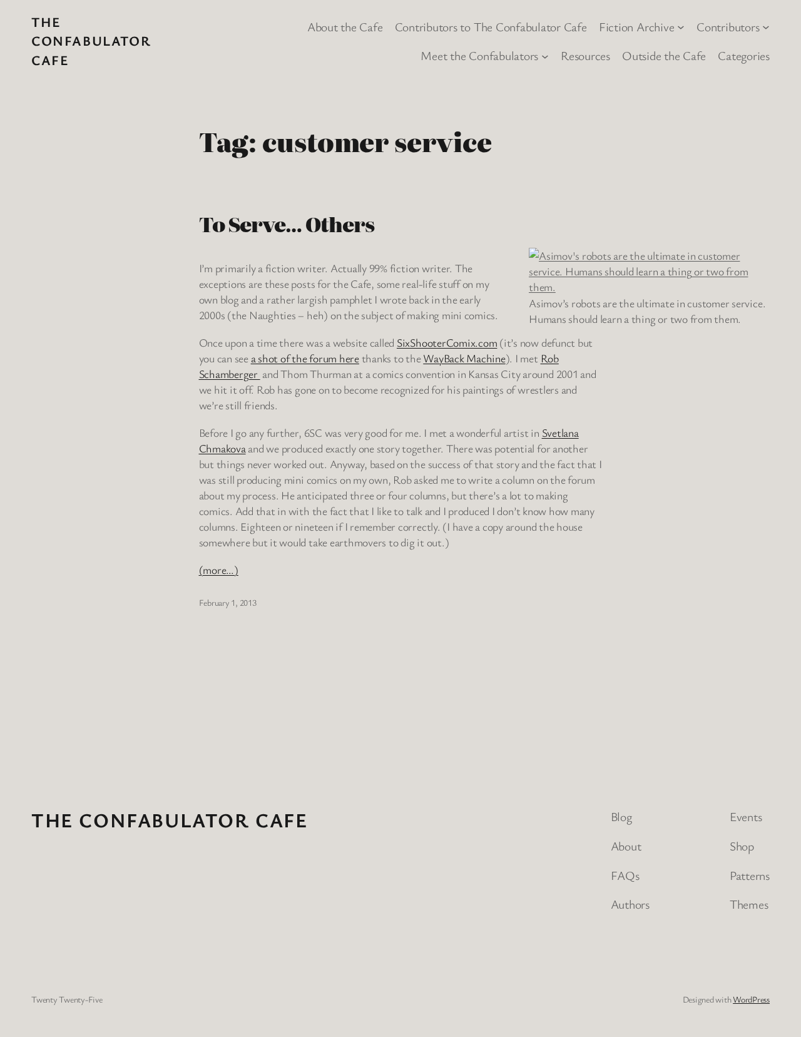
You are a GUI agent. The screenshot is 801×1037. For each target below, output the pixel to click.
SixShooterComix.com (447, 342)
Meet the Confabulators (479, 55)
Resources (585, 55)
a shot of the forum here (305, 357)
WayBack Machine (464, 357)
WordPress (751, 999)
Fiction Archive (636, 26)
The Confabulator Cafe (91, 41)
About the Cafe (345, 26)
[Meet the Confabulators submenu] (545, 55)
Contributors (727, 26)
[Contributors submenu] (766, 26)
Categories (744, 55)
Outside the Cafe (664, 55)
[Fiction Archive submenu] (681, 26)
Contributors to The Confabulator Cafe (491, 26)
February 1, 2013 (228, 602)
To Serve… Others (287, 224)
